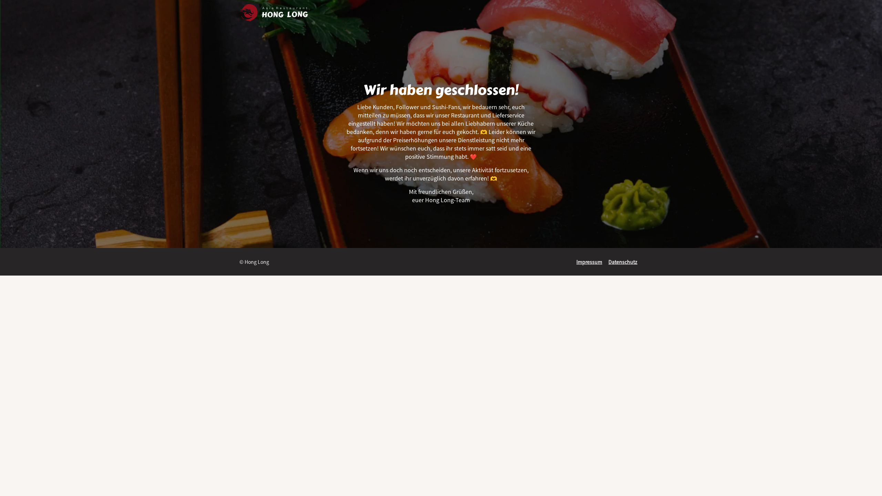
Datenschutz (622, 261)
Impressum (589, 261)
